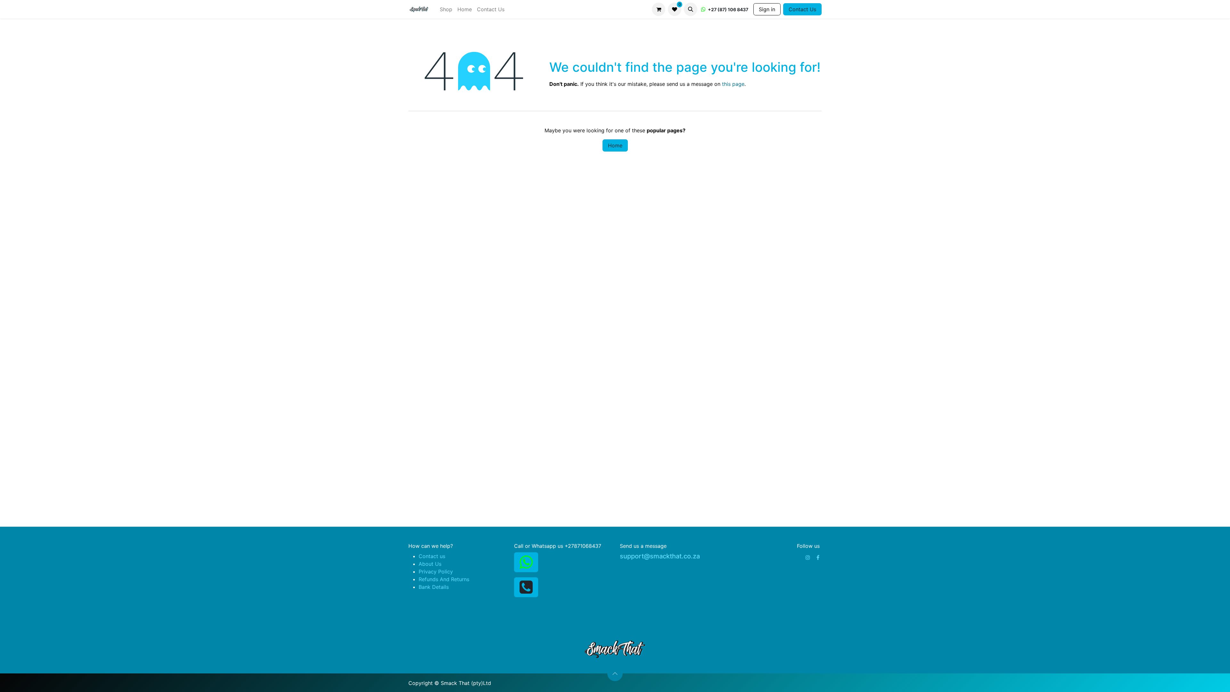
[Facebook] (818, 557)
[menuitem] (446, 9)
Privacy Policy (436, 571)
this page (733, 84)
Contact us (432, 556)
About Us (430, 564)
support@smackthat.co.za (660, 556)
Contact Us (802, 9)
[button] (690, 9)
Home (615, 145)
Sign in (767, 9)
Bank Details (434, 587)
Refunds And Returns (444, 579)
